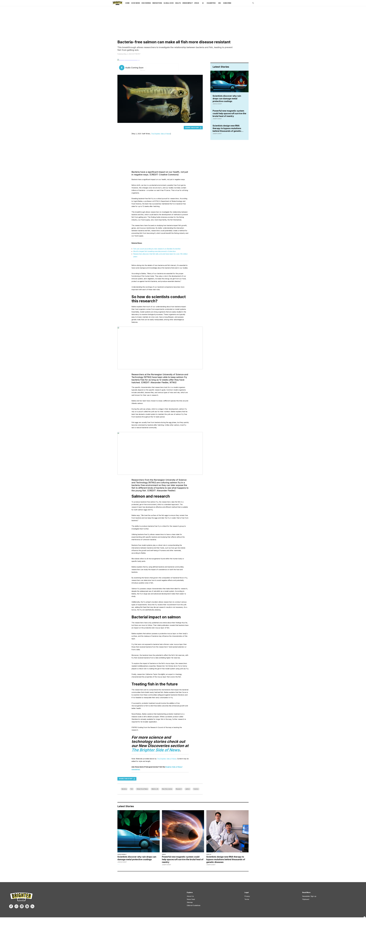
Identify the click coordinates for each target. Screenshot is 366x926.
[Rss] (32, 906)
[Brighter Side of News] (117, 3)
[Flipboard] (27, 906)
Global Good (169, 3)
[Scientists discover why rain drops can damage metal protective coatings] (138, 831)
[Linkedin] (22, 906)
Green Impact (187, 3)
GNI (219, 3)
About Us (190, 896)
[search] (253, 3)
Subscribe (227, 3)
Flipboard (305, 899)
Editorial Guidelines (193, 905)
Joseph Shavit (217, 118)
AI (203, 3)
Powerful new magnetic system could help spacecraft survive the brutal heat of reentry (229, 113)
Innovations (157, 3)
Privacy (247, 896)
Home (127, 3)
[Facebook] (11, 906)
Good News (135, 3)
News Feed (191, 899)
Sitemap (190, 902)
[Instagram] (16, 906)
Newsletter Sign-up (309, 896)
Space (196, 3)
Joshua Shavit (217, 104)
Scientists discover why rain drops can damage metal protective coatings (227, 98)
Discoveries (146, 3)
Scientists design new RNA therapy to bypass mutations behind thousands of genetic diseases (227, 128)
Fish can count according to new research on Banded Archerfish (157, 249)
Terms (246, 899)
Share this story (192, 127)
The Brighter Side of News (160, 134)
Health (178, 3)
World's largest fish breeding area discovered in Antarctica (154, 251)
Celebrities (211, 3)
